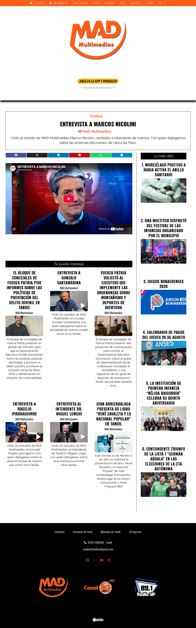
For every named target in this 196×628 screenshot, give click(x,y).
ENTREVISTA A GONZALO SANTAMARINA (69, 277)
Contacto (59, 532)
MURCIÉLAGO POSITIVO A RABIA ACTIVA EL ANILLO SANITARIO (164, 170)
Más (160, 3)
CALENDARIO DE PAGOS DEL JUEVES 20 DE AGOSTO (163, 334)
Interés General (80, 3)
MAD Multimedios (97, 131)
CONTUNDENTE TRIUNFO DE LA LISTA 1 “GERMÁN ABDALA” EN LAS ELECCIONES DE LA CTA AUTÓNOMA (164, 458)
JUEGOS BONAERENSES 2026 (165, 283)
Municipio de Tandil (110, 532)
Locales (149, 3)
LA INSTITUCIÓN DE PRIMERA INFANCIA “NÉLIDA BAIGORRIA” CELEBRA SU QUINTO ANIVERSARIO (163, 393)
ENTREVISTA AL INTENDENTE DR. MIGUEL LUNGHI (69, 409)
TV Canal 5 (39, 3)
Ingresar (136, 532)
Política (96, 3)
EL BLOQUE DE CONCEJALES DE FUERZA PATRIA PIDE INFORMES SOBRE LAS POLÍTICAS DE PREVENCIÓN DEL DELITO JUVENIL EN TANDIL (24, 290)
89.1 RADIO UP (60, 3)
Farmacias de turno (82, 532)
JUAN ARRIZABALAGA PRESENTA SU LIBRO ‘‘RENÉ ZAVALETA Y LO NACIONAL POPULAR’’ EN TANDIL (113, 413)
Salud (122, 3)
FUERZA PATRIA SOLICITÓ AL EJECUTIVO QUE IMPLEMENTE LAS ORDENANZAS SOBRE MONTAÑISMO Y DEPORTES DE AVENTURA (113, 290)
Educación (135, 3)
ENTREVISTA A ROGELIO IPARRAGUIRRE (24, 409)
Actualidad (110, 3)
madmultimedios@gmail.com (98, 549)
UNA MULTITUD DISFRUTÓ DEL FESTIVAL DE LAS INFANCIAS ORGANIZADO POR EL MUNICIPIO (165, 227)
